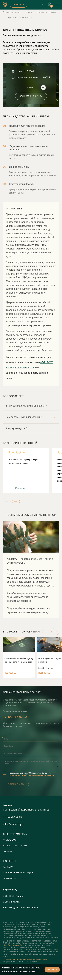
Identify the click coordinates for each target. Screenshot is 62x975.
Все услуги (10, 890)
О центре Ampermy (15, 834)
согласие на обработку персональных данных (31, 775)
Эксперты (9, 861)
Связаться (18, 5)
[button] (7, 501)
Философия (10, 840)
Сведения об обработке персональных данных (26, 959)
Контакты (9, 878)
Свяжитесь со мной (30, 96)
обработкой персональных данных (19, 971)
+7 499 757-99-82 (15, 716)
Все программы (13, 896)
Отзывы (8, 851)
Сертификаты (11, 902)
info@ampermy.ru (13, 824)
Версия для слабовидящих (20, 907)
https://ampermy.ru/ (12, 945)
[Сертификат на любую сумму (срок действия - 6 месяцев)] (19, 657)
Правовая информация (18, 872)
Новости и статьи (15, 845)
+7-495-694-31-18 (24, 367)
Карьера (8, 867)
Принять (52, 969)
